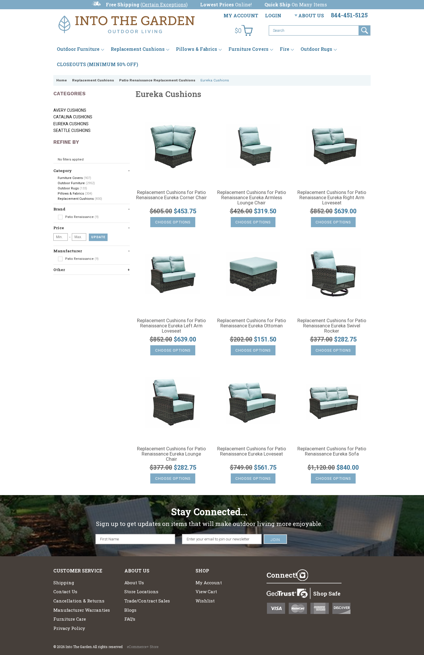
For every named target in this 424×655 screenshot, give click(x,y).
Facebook (317, 575)
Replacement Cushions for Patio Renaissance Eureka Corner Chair (171, 195)
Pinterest (333, 575)
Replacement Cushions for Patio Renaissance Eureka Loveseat (251, 451)
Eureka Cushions (71, 124)
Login (273, 15)
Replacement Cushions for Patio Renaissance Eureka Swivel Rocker (331, 326)
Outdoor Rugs (316, 49)
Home (61, 80)
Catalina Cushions (72, 117)
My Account (241, 15)
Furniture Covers (248, 49)
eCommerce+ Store (142, 646)
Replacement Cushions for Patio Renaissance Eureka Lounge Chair (171, 454)
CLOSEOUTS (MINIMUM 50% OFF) (97, 64)
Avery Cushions (69, 110)
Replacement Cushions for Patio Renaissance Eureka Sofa (331, 451)
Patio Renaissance (81, 217)
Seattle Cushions (72, 130)
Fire (284, 49)
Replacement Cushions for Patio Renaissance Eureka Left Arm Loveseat (171, 326)
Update (98, 237)
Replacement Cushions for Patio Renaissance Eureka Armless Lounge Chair (251, 198)
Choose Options (173, 222)
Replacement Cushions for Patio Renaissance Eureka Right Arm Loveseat (331, 198)
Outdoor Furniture (78, 49)
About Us (311, 15)
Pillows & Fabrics (196, 49)
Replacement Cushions (138, 49)
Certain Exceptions (164, 4)
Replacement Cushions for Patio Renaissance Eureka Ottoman (251, 323)
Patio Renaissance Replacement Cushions (157, 80)
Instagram (302, 575)
